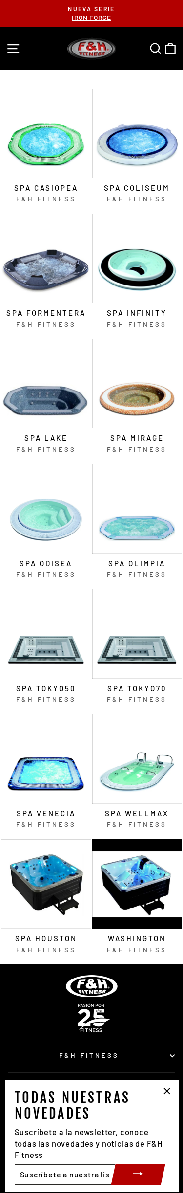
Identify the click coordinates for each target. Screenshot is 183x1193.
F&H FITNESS (89, 1055)
